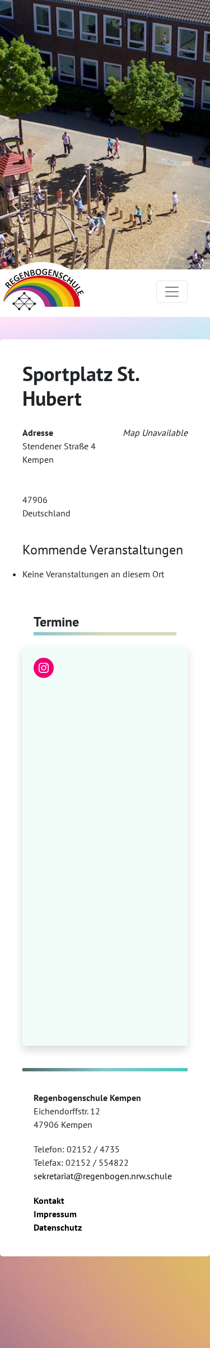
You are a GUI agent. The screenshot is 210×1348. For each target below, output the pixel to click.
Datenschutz (58, 1227)
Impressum (55, 1213)
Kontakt (49, 1200)
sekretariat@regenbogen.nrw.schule (103, 1175)
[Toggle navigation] (172, 292)
